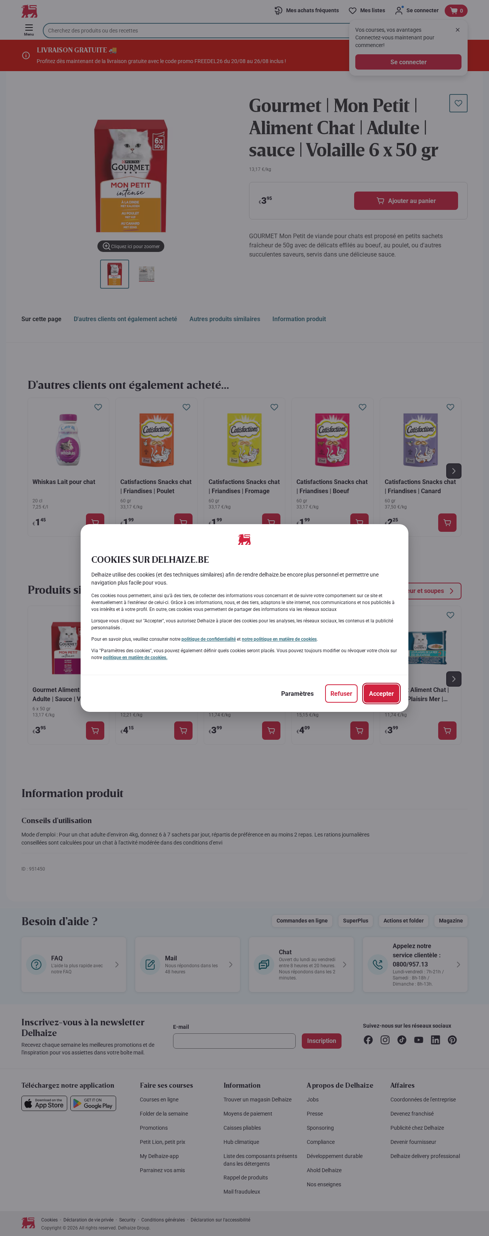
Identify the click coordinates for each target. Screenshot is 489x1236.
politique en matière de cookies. (135, 657)
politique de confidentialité (208, 639)
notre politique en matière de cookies (279, 639)
